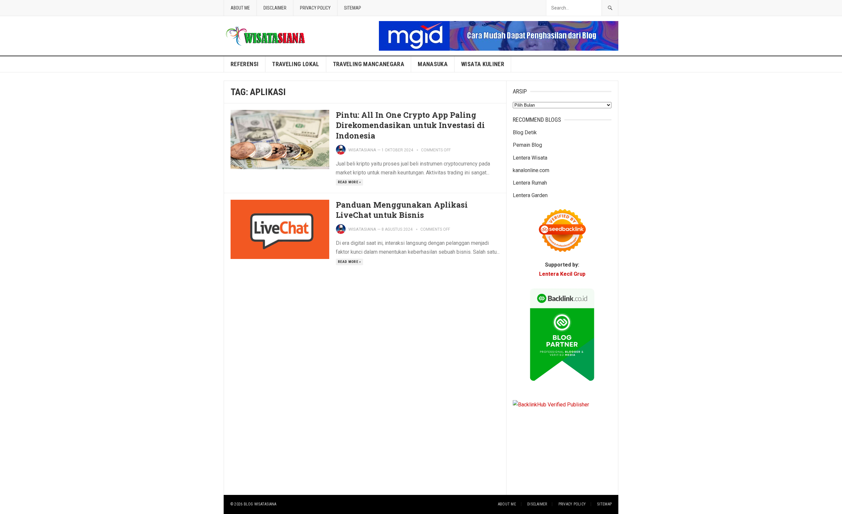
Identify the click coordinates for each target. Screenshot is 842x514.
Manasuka (433, 64)
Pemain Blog (527, 145)
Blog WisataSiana (260, 504)
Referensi (245, 64)
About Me (240, 8)
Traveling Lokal (295, 64)
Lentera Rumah (530, 183)
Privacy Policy (315, 8)
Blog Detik (525, 132)
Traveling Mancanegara (369, 64)
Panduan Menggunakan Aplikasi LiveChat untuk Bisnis (402, 209)
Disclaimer (274, 8)
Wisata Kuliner (482, 64)
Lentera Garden (530, 195)
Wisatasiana (362, 149)
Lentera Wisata (530, 158)
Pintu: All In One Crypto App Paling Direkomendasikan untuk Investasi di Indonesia (410, 125)
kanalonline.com (531, 170)
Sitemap (352, 8)
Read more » (349, 182)
